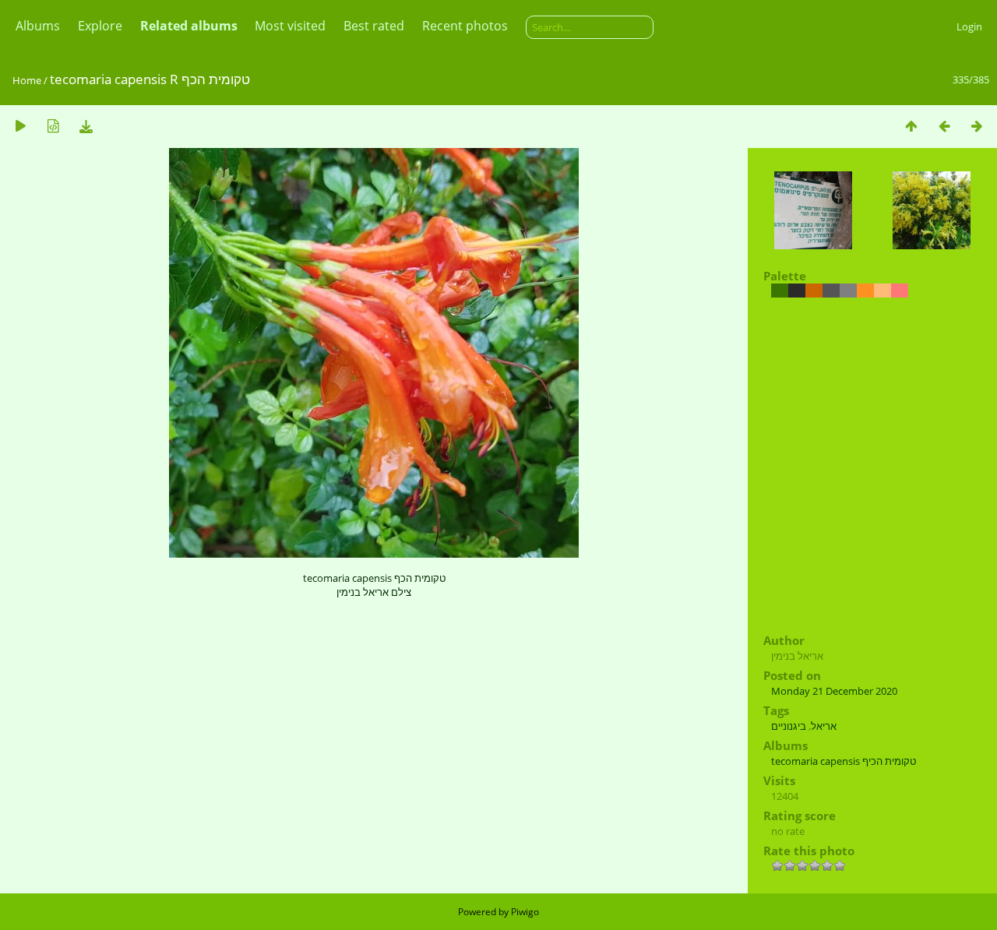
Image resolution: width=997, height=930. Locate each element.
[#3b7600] (779, 291)
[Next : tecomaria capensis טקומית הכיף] (976, 126)
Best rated (373, 25)
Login (969, 26)
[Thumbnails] (911, 126)
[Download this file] (85, 126)
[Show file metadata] (53, 126)
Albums (38, 25)
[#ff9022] (865, 291)
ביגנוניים (788, 726)
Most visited (290, 25)
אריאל (824, 726)
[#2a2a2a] (796, 291)
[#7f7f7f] (848, 291)
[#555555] (831, 291)
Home (26, 80)
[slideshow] (20, 126)
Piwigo (525, 911)
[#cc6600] (814, 291)
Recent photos (465, 25)
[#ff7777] (899, 291)
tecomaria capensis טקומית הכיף (843, 761)
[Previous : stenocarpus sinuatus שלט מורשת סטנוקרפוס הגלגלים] (944, 126)
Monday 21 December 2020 (834, 691)
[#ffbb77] (882, 291)
